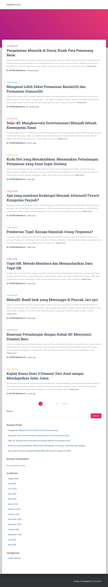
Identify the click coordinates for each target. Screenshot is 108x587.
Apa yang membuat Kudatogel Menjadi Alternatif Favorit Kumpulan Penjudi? (39, 451)
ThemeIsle (97, 581)
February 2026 (14, 509)
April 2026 (12, 499)
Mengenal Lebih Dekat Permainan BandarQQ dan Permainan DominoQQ (38, 435)
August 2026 (13, 479)
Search (10, 411)
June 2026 (12, 489)
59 (57, 404)
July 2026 (12, 484)
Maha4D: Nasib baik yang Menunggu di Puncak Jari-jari (52, 300)
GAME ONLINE (12, 46)
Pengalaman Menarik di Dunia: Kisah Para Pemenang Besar (33, 430)
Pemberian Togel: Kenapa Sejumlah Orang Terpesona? (50, 232)
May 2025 (12, 545)
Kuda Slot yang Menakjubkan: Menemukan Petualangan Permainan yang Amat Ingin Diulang (46, 446)
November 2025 (14, 524)
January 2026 (13, 514)
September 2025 (15, 534)
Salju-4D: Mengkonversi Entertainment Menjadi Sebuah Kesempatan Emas (39, 441)
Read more (92, 66)
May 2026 (12, 494)
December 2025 (14, 519)
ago (32, 70)
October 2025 (13, 529)
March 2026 (13, 504)
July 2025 (12, 540)
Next (64, 404)
